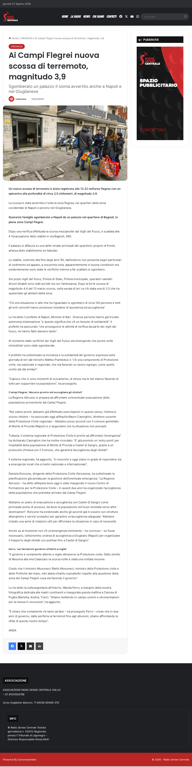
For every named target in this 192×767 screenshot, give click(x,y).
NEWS (86, 16)
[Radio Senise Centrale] (10, 17)
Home (15, 38)
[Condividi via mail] (30, 646)
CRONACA (27, 38)
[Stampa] (39, 646)
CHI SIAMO (98, 16)
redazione (20, 99)
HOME (65, 16)
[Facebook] (12, 646)
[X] (21, 646)
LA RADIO (76, 16)
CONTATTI (112, 16)
